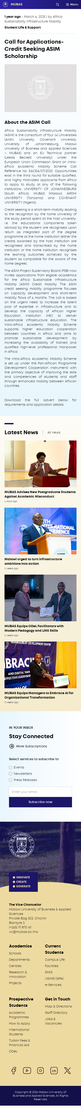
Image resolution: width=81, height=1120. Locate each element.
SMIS (48, 972)
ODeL (13, 1051)
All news (53, 432)
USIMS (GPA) (54, 978)
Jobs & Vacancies (53, 1021)
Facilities (51, 966)
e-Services (53, 985)
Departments (19, 960)
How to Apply (19, 1023)
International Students (19, 1032)
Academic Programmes (19, 1015)
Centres (15, 966)
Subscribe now (40, 802)
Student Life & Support (22, 27)
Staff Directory (56, 1013)
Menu (74, 4)
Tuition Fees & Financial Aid (19, 1042)
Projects (15, 983)
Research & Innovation (18, 974)
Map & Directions (58, 1006)
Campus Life (55, 960)
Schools (15, 953)
